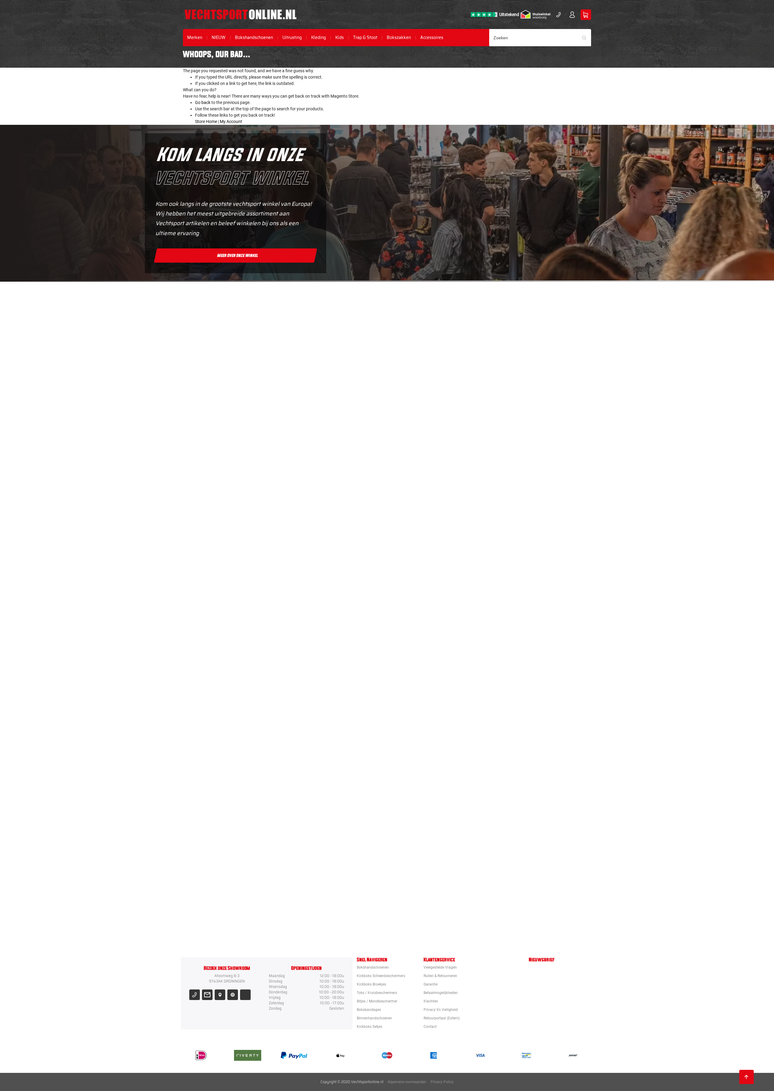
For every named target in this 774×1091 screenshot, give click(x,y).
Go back (202, 102)
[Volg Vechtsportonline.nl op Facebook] (245, 994)
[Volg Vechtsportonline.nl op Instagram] (232, 994)
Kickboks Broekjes (371, 984)
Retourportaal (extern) (442, 1018)
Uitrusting (292, 37)
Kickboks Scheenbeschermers (381, 976)
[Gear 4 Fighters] (421, 756)
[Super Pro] (421, 701)
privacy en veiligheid (441, 1010)
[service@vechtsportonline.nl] (207, 995)
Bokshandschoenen (254, 37)
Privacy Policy (442, 1082)
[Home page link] (240, 14)
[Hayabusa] (421, 481)
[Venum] (421, 426)
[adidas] (421, 646)
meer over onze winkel (238, 255)
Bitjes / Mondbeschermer (377, 1001)
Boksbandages (369, 1010)
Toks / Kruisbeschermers (377, 993)
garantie (430, 984)
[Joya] (421, 316)
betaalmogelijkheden (441, 993)
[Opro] (421, 866)
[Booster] (421, 371)
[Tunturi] (421, 811)
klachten (431, 1001)
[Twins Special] (421, 591)
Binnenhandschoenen (374, 1018)
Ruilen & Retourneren (440, 976)
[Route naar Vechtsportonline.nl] (220, 994)
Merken (194, 37)
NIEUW (219, 37)
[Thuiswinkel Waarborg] (535, 14)
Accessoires (431, 37)
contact (430, 1027)
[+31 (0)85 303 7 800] (558, 14)
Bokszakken (399, 37)
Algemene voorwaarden (407, 1082)
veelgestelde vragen (440, 967)
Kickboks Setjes (369, 1027)
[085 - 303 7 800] (194, 995)
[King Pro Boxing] (421, 536)
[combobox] (540, 37)
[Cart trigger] (585, 14)
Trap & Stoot (365, 37)
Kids (339, 37)
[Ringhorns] (421, 921)
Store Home (206, 121)
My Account (231, 121)
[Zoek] (586, 37)
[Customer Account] (572, 14)
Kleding (318, 37)
